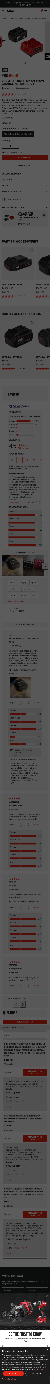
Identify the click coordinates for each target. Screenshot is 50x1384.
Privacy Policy (39, 1369)
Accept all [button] (13, 1373)
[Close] (47, 1296)
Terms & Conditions (9, 1379)
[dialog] (25, 1365)
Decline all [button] (36, 1373)
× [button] (47, 1350)
